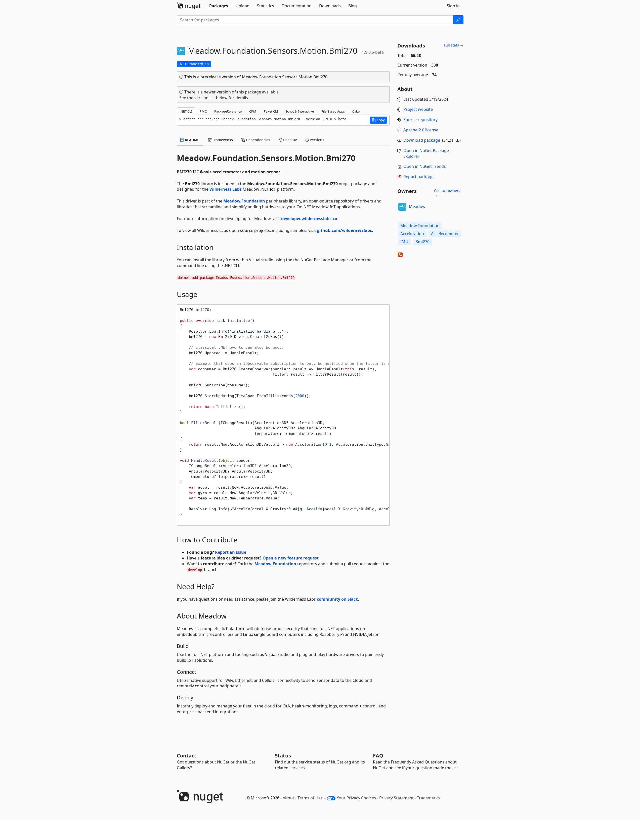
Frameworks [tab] (222, 139)
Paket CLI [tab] (271, 111)
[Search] (458, 19)
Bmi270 (422, 241)
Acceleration (412, 233)
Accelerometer (445, 233)
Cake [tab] (356, 111)
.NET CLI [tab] (186, 111)
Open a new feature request (291, 558)
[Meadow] (402, 206)
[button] (378, 120)
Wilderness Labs (225, 189)
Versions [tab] (316, 139)
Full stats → (453, 45)
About (288, 798)
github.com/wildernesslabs (344, 230)
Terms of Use (310, 798)
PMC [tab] (203, 111)
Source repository (420, 119)
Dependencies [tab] (257, 139)
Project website (418, 109)
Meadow (417, 206)
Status (283, 755)
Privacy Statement (396, 798)
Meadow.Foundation (244, 201)
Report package (418, 176)
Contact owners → (447, 193)
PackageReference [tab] (228, 111)
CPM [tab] (252, 111)
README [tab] (191, 139)
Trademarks (428, 798)
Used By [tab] (289, 139)
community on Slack (337, 599)
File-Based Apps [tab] (333, 111)
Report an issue (230, 552)
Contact (186, 755)
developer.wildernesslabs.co (309, 218)
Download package (421, 140)
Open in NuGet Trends (424, 166)
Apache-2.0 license (420, 130)
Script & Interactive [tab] (299, 111)
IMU (404, 241)
